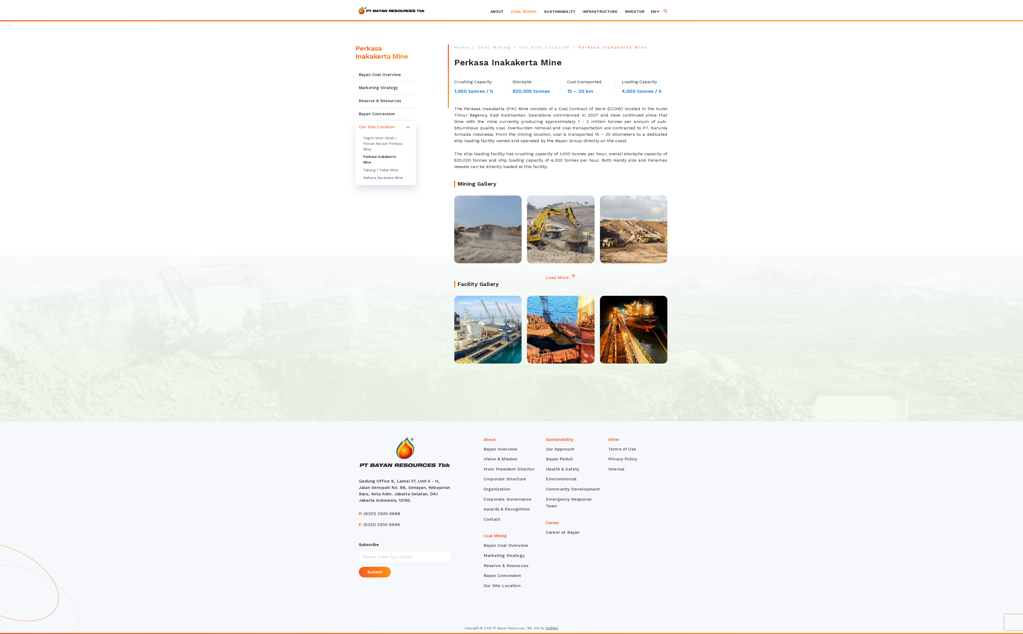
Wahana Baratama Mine (383, 178)
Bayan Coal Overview (380, 74)
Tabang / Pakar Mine (380, 170)
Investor (634, 11)
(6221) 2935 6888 (379, 513)
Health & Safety (562, 469)
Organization (497, 489)
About (497, 11)
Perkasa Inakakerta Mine (379, 159)
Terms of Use (622, 449)
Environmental (561, 478)
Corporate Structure (505, 478)
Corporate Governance (507, 499)
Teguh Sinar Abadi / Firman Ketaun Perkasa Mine (383, 143)
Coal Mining (524, 11)
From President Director (509, 469)
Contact (492, 519)
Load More (558, 277)
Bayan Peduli (559, 458)
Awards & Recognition (507, 509)
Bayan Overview (500, 449)
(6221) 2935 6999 (379, 524)
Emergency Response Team (569, 503)
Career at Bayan (562, 532)
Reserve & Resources (380, 100)
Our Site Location (377, 127)
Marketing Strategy (378, 87)
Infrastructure (600, 11)
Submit (374, 572)
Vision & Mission (500, 458)
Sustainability (559, 11)
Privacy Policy (622, 458)
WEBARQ (552, 628)
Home (461, 47)
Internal (616, 469)
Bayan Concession (377, 113)
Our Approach (560, 449)
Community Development (573, 489)
